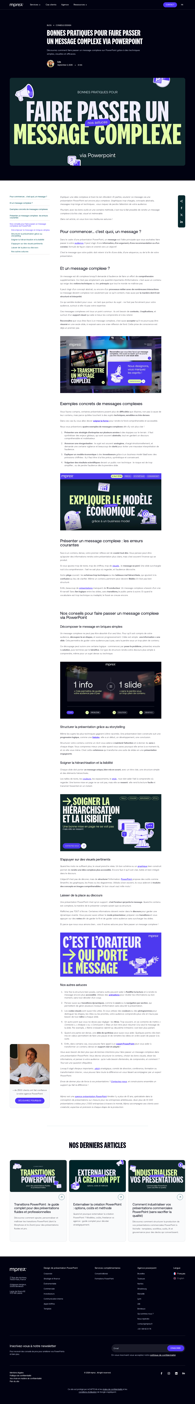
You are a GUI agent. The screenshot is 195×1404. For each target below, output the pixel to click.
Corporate (48, 1274)
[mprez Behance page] (183, 1373)
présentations (86, 588)
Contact (170, 5)
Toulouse (141, 1279)
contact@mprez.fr (144, 1324)
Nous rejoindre (143, 1319)
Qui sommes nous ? (145, 1314)
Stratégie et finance (52, 1279)
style (114, 779)
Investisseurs (49, 1294)
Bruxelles (141, 1274)
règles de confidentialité (113, 1389)
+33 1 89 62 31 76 (144, 1329)
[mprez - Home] (16, 4)
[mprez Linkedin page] (176, 1373)
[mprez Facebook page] (161, 1373)
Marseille (141, 1294)
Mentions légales (17, 1373)
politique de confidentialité (163, 1355)
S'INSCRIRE (175, 1348)
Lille (138, 1304)
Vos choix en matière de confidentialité (26, 1378)
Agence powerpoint (146, 1268)
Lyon (139, 1299)
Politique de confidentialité (20, 1376)
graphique (142, 866)
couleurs (87, 779)
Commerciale (49, 1289)
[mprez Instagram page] (168, 1373)
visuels (115, 566)
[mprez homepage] (18, 1269)
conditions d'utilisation (88, 1392)
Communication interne (53, 1299)
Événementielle (50, 1284)
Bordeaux (141, 1309)
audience (78, 243)
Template (47, 1309)
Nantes (140, 1284)
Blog (49, 25)
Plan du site (14, 1381)
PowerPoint (126, 879)
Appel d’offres (49, 1304)
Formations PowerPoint (104, 1279)
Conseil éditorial (101, 1274)
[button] (35, 4)
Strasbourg (142, 1289)
